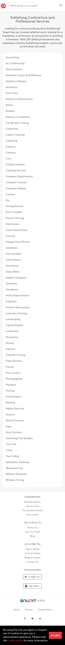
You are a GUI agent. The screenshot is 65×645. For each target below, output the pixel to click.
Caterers (11, 152)
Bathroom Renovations (19, 99)
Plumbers (11, 384)
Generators (12, 265)
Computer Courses (16, 182)
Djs (7, 200)
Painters (10, 349)
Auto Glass (12, 93)
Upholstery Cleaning (17, 462)
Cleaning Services (16, 170)
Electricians (12, 224)
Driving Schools (14, 206)
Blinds (9, 104)
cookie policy (15, 640)
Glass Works (13, 271)
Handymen (12, 289)
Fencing (10, 236)
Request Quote (32, 557)
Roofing (10, 402)
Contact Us (32, 562)
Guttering (11, 283)
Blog (32, 536)
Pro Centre (32, 514)
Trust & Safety (32, 553)
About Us (33, 527)
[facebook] (24, 618)
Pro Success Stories (32, 510)
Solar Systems (14, 432)
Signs (9, 426)
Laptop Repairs (14, 325)
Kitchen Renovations (18, 307)
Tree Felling (12, 456)
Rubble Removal (15, 408)
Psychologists (13, 396)
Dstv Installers (14, 212)
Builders (10, 110)
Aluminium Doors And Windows (23, 75)
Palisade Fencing (15, 354)
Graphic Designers (16, 277)
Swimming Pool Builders (19, 438)
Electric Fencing (15, 218)
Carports (11, 146)
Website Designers (16, 473)
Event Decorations (16, 230)
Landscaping (13, 319)
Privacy (28, 609)
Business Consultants (18, 116)
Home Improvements (18, 295)
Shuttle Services (15, 420)
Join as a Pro (32, 506)
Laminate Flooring (16, 313)
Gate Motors (13, 259)
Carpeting (11, 140)
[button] (60, 5)
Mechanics (12, 337)
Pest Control (13, 372)
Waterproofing (14, 468)
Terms (16, 609)
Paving (10, 366)
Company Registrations (19, 176)
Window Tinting (15, 479)
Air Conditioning (15, 63)
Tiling (9, 450)
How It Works (32, 549)
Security (10, 414)
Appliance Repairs (16, 81)
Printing (10, 390)
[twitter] (32, 618)
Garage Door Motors (18, 241)
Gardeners (12, 247)
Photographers (14, 378)
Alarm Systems (14, 69)
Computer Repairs (16, 188)
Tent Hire (11, 444)
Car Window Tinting (17, 122)
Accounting (12, 57)
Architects (12, 87)
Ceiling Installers (15, 164)
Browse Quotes (32, 502)
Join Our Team (32, 532)
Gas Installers (13, 253)
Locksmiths (12, 331)
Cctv (8, 158)
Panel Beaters (14, 360)
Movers (10, 343)
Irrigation (11, 301)
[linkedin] (40, 618)
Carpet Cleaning (15, 134)
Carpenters (12, 128)
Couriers (10, 194)
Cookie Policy (45, 609)
